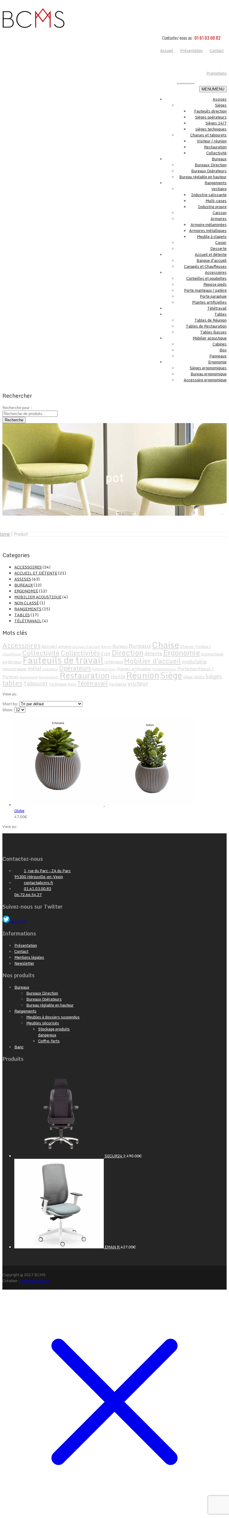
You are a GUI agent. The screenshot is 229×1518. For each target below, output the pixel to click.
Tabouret (35, 683)
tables (12, 683)
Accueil (49, 646)
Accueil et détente (211, 254)
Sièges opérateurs (211, 117)
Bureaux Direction (211, 165)
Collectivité (216, 153)
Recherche (14, 420)
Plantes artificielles (209, 302)
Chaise (165, 645)
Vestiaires (118, 684)
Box (223, 350)
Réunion (142, 675)
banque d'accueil (86, 646)
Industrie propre (212, 206)
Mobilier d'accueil (152, 660)
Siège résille (194, 677)
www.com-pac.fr (35, 1280)
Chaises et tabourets (208, 135)
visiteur (138, 683)
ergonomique (212, 654)
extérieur (12, 661)
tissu (72, 684)
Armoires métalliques (208, 230)
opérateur (50, 669)
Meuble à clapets (212, 236)
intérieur (113, 661)
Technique (58, 684)
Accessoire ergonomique (205, 380)
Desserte (218, 248)
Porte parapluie (213, 296)
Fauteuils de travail (63, 660)
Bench (106, 646)
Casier (221, 242)
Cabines (220, 344)
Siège (171, 675)
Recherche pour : (17, 407)
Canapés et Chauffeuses (205, 266)
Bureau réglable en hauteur (203, 176)
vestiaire (219, 188)
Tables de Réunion (210, 320)
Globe (19, 810)
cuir (106, 653)
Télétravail (217, 308)
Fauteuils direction (210, 111)
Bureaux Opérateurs (209, 171)
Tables (220, 314)
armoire (65, 646)
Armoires (219, 218)
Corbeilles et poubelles (206, 278)
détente (153, 653)
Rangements (216, 182)
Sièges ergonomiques (208, 368)
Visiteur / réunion (212, 141)
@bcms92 (18, 921)
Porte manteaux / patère (205, 290)
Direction (127, 652)
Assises (220, 99)
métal (34, 668)
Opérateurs (75, 668)
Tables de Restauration (206, 326)
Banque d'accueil (211, 260)
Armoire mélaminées (209, 224)
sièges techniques (211, 129)
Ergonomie (217, 362)
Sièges (221, 105)
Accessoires (216, 272)
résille (118, 676)
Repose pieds (215, 284)
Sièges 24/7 (216, 123)
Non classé (26, 603)
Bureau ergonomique (209, 374)
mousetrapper (14, 669)
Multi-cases (216, 200)
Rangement (29, 677)
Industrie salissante (209, 194)
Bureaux (219, 159)
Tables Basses (213, 332)
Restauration (215, 147)
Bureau (120, 646)
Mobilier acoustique (210, 338)
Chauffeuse (11, 654)
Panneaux (218, 356)
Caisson (220, 212)
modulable (194, 661)
